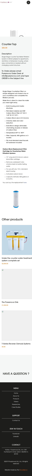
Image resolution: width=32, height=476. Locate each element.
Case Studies (16, 407)
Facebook (16, 434)
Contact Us (16, 420)
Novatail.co (23, 470)
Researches (16, 404)
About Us (16, 396)
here (25, 182)
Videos (16, 401)
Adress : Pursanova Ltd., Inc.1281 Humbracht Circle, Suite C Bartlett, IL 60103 (16, 452)
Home (16, 393)
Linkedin (16, 436)
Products (16, 399)
